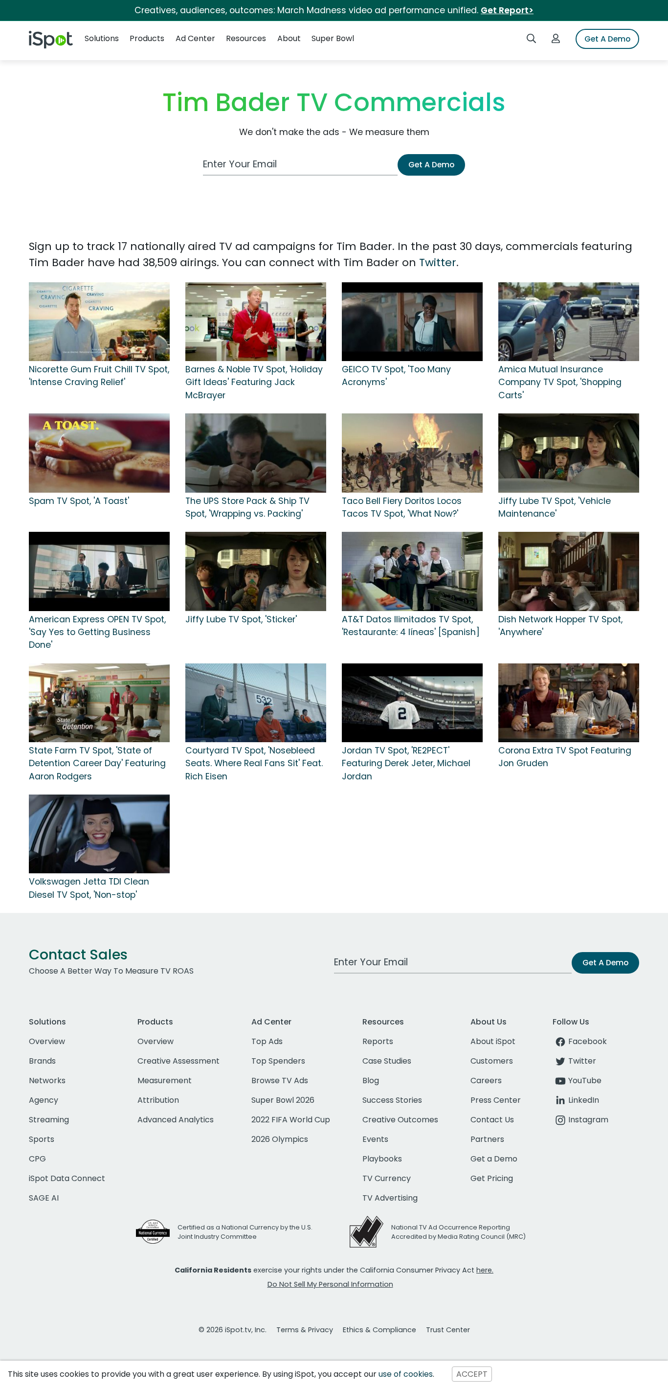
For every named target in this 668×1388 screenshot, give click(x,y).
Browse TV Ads (279, 1080)
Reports (377, 1041)
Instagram (588, 1119)
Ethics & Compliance (379, 1330)
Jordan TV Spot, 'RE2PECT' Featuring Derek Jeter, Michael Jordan (406, 763)
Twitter (437, 262)
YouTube (584, 1080)
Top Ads (267, 1041)
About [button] (289, 38)
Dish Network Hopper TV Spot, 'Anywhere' (560, 626)
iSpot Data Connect (67, 1178)
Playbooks (382, 1158)
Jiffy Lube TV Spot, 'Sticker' (241, 619)
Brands (42, 1061)
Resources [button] (246, 38)
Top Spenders (278, 1061)
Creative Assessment (178, 1061)
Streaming (49, 1119)
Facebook (587, 1041)
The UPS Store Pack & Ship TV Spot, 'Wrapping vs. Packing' (247, 507)
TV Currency (386, 1178)
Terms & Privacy (304, 1330)
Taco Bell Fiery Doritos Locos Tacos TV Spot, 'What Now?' (402, 507)
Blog (370, 1080)
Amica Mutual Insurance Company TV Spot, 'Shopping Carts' (560, 382)
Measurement (164, 1080)
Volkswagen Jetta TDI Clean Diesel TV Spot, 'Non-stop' (89, 888)
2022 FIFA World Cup (290, 1119)
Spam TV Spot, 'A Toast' (79, 501)
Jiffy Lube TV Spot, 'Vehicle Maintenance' (554, 507)
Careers (486, 1080)
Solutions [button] (102, 38)
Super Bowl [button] (333, 38)
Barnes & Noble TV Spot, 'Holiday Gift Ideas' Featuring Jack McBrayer (254, 382)
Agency (43, 1100)
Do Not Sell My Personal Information (330, 1284)
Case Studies (386, 1061)
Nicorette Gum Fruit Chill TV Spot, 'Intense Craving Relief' (99, 376)
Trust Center (448, 1330)
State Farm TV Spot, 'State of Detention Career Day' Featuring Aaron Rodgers (97, 763)
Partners (487, 1139)
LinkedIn (583, 1100)
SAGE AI (44, 1198)
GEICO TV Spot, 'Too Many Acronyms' (396, 376)
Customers (491, 1061)
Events (375, 1139)
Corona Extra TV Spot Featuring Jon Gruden (564, 757)
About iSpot (492, 1041)
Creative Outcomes (400, 1119)
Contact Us (492, 1119)
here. (484, 1270)
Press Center (495, 1100)
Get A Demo (607, 39)
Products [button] (147, 38)
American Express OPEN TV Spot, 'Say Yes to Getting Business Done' (97, 632)
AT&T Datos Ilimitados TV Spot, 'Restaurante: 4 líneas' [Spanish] (411, 626)
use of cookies (406, 1374)
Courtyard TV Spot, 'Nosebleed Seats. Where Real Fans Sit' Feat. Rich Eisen (254, 763)
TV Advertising (390, 1198)
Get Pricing (491, 1178)
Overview (47, 1041)
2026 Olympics (279, 1139)
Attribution (158, 1100)
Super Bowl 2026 (282, 1100)
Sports (41, 1139)
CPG (37, 1158)
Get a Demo (493, 1158)
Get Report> (507, 10)
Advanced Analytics (175, 1119)
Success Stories (392, 1100)
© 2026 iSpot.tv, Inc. (233, 1330)
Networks (47, 1080)
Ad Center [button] (195, 38)
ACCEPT (472, 1374)
